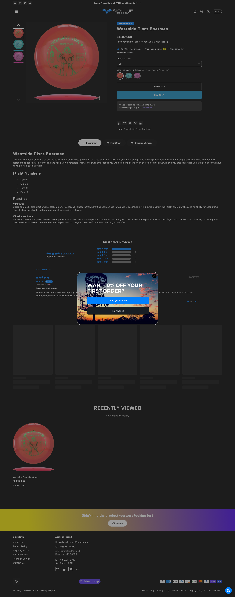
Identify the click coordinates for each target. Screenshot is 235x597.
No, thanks (118, 311)
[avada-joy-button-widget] (228, 590)
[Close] (154, 276)
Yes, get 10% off (118, 300)
